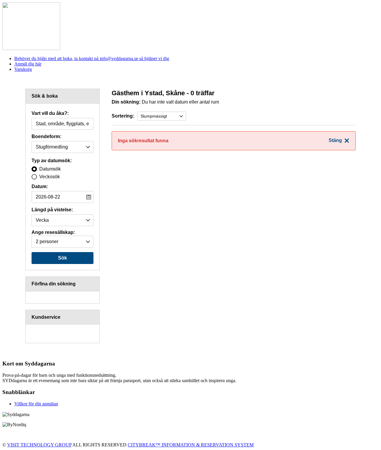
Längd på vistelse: (52, 209)
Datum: (40, 186)
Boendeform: (46, 136)
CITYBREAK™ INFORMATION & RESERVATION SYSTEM (191, 444)
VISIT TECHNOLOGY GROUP (39, 444)
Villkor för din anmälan (36, 403)
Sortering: (123, 115)
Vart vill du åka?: (50, 113)
